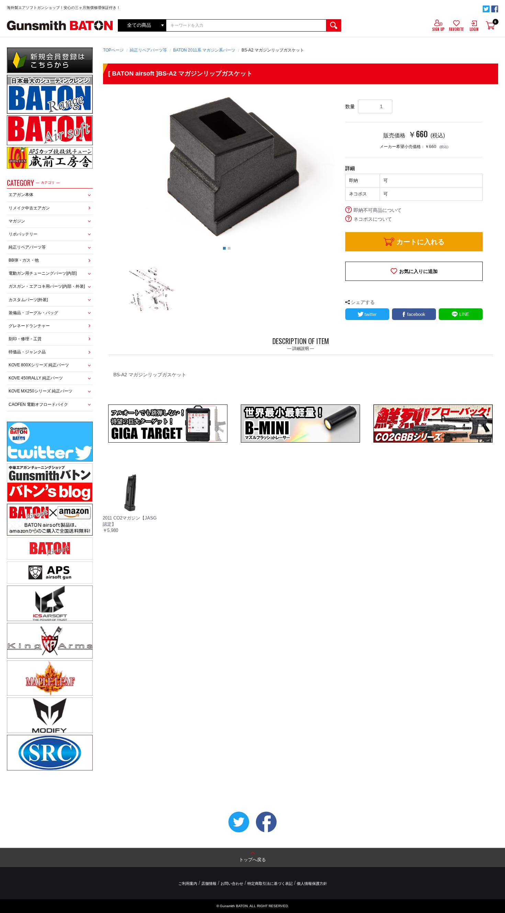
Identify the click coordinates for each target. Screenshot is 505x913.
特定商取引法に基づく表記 (270, 883)
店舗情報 (208, 883)
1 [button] (224, 248)
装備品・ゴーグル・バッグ (33, 312)
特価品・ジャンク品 (27, 352)
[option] (227, 166)
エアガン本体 (21, 194)
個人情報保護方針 (312, 883)
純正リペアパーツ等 (27, 247)
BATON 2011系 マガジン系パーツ (204, 50)
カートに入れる (420, 242)
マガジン (17, 221)
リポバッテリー (23, 234)
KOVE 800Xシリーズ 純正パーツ (39, 365)
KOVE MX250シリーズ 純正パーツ (40, 391)
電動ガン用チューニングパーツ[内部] (43, 273)
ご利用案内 (187, 883)
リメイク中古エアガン (29, 208)
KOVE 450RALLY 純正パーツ (36, 378)
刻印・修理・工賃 (25, 338)
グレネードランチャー (29, 325)
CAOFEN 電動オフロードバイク (38, 404)
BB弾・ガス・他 (24, 260)
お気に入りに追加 (418, 271)
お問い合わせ (232, 883)
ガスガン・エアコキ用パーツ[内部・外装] (47, 286)
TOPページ (113, 50)
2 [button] (229, 248)
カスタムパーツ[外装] (28, 299)
